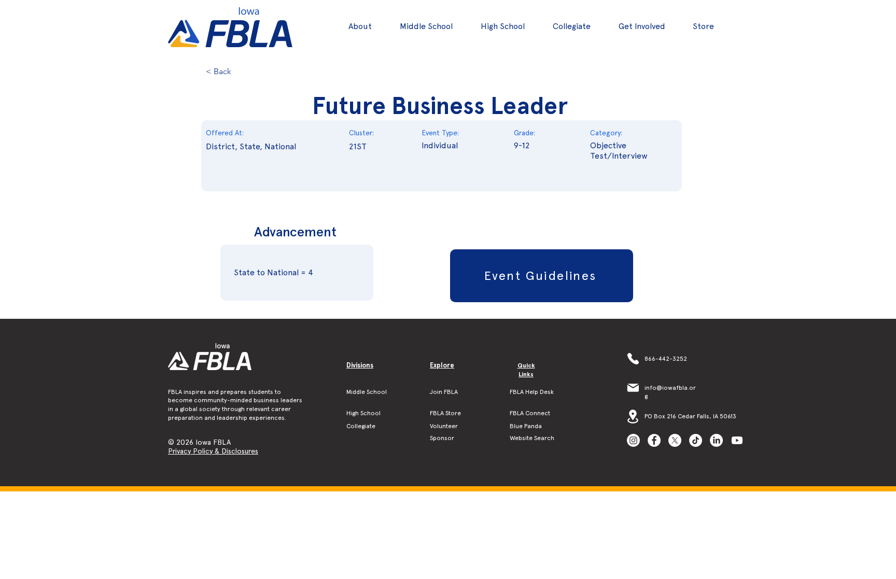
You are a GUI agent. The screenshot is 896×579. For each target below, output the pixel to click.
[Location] (633, 416)
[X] (674, 440)
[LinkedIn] (716, 440)
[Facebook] (654, 440)
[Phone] (633, 358)
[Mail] (633, 387)
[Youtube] (737, 440)
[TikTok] (695, 440)
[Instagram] (633, 440)
